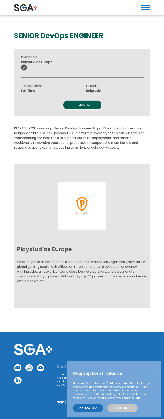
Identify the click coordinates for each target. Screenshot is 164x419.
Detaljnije (122, 408)
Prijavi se (82, 105)
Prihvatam (88, 408)
